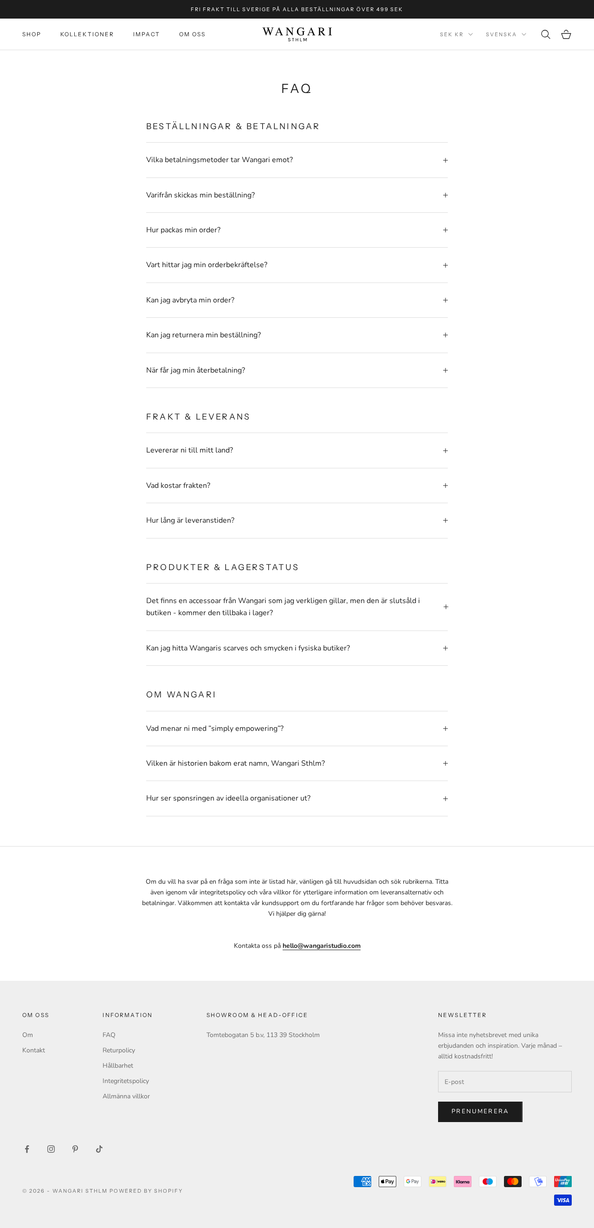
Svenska (501, 34)
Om (27, 1035)
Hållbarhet (118, 1065)
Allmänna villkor (126, 1096)
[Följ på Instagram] (51, 1149)
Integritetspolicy (126, 1081)
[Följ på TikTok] (99, 1149)
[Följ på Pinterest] (75, 1149)
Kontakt (33, 1050)
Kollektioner (87, 34)
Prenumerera (480, 1111)
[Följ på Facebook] (27, 1149)
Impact (147, 34)
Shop (32, 34)
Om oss (192, 34)
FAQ (109, 1035)
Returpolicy (119, 1050)
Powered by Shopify (146, 1191)
